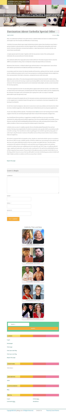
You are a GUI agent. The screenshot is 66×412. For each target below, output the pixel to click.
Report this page (11, 160)
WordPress (36, 401)
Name (9, 195)
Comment (10, 175)
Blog (58, 35)
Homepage (10, 343)
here (37, 111)
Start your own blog (12, 350)
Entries (36, 399)
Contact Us (39, 410)
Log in (8, 340)
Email (9, 203)
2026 (8, 380)
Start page (9, 347)
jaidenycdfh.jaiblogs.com (18, 2)
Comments (11, 401)
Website (9, 210)
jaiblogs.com (19, 410)
